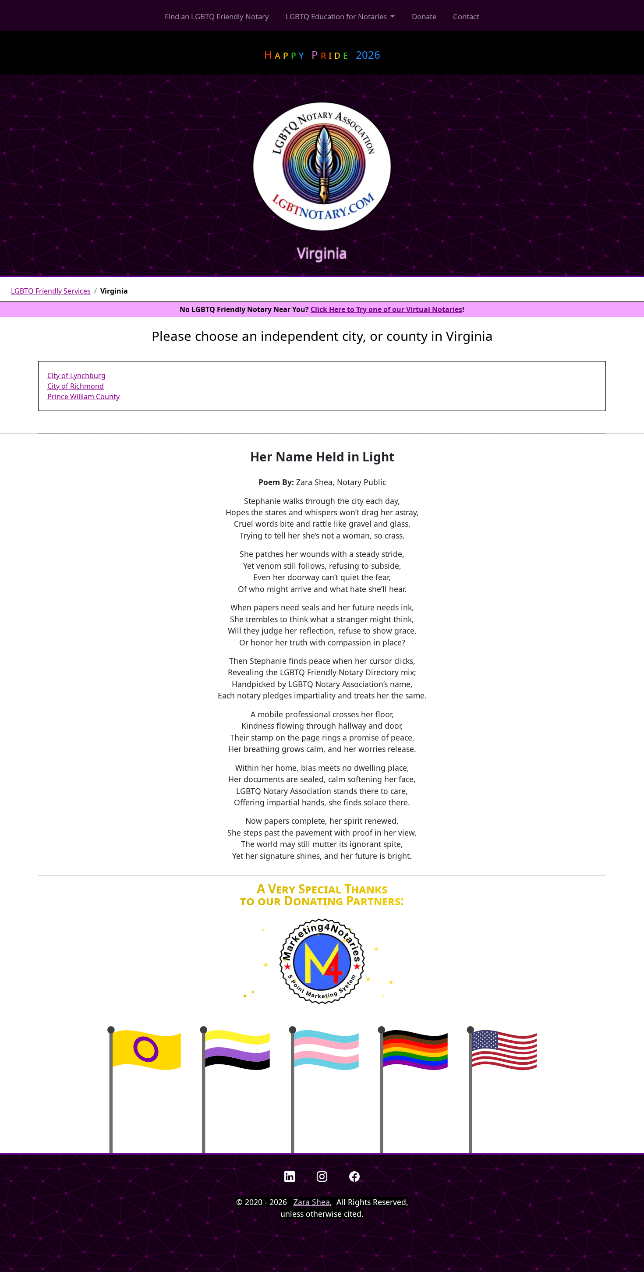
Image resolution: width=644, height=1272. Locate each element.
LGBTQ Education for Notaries (337, 16)
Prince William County (83, 396)
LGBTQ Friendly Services (51, 291)
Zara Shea (312, 1202)
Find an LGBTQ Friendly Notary (217, 16)
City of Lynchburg (76, 375)
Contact (466, 16)
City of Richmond (75, 386)
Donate (424, 16)
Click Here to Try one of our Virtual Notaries (386, 309)
